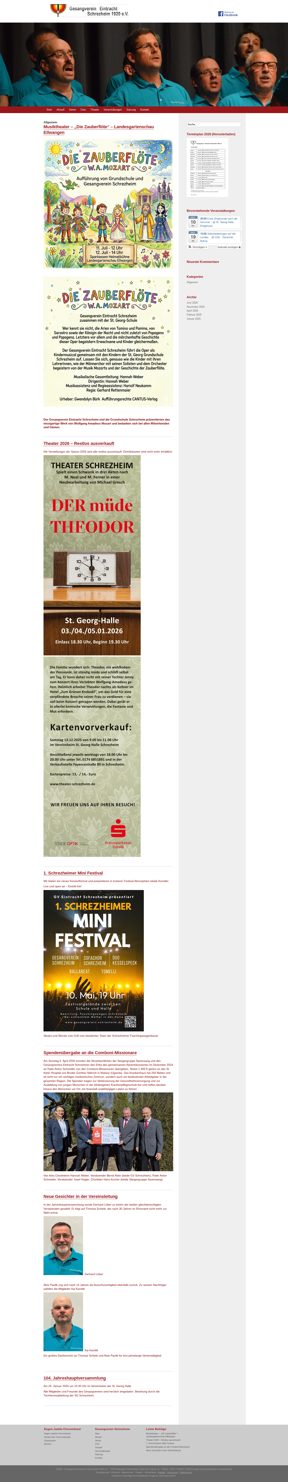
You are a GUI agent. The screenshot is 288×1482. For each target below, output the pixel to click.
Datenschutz (186, 1472)
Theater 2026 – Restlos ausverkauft (78, 443)
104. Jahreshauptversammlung (74, 1378)
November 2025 (196, 306)
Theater (94, 109)
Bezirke (47, 1444)
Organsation (50, 1440)
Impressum (172, 1472)
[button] (197, 247)
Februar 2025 (194, 314)
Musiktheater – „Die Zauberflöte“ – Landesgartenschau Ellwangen (162, 1435)
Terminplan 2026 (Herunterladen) (211, 134)
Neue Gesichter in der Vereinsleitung (80, 1196)
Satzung (131, 109)
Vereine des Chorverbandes (57, 1437)
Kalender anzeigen (228, 247)
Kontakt (144, 109)
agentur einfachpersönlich (163, 1476)
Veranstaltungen (113, 109)
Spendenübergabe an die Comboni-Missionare (90, 1052)
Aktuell (60, 109)
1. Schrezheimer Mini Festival (73, 873)
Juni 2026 (192, 302)
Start (49, 109)
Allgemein (192, 282)
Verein (72, 109)
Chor (83, 109)
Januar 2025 (194, 318)
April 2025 (192, 310)
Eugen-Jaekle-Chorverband (57, 1433)
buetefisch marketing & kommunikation (130, 1476)
